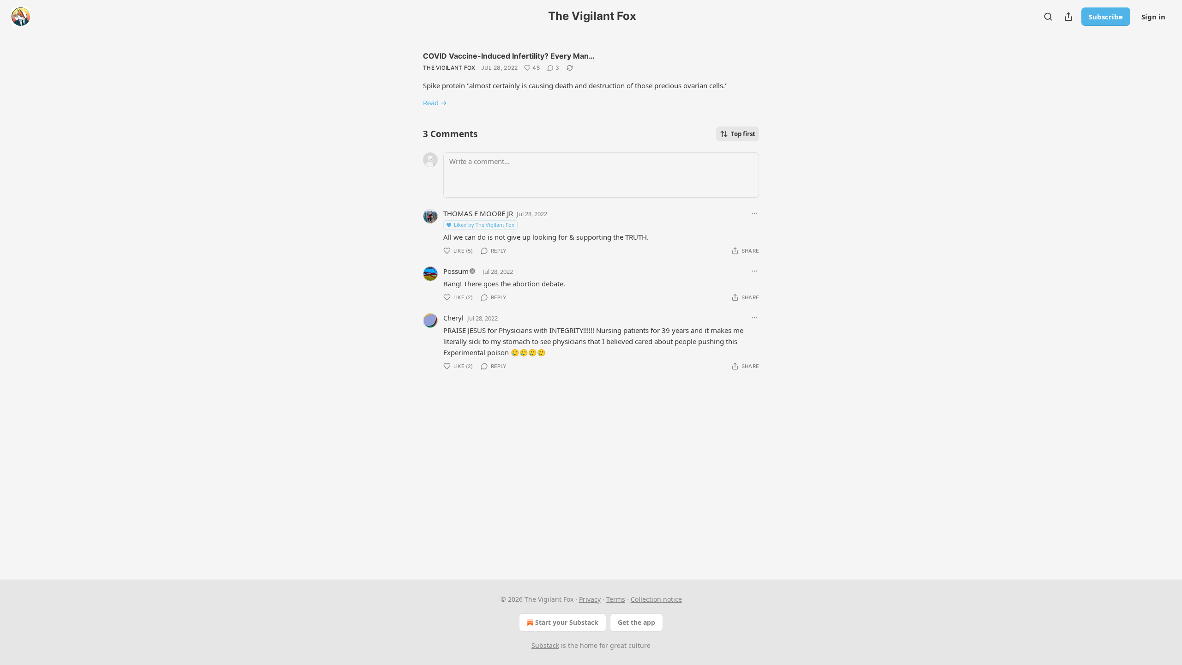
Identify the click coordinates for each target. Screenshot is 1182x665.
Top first (743, 134)
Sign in (1153, 16)
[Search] (1048, 16)
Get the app (636, 622)
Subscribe (1106, 16)
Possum (456, 271)
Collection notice (656, 599)
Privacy (590, 599)
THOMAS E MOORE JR (478, 213)
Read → (435, 102)
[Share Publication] (1068, 16)
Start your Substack (566, 622)
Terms (615, 599)
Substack (545, 645)
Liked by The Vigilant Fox (484, 224)
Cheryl (453, 317)
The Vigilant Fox (449, 67)
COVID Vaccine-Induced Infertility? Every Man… (509, 55)
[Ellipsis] (754, 213)
